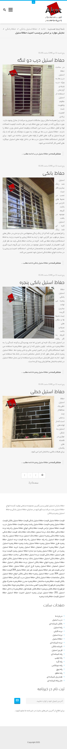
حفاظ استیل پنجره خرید (24, 547)
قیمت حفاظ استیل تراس (53, 528)
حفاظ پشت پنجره (46, 596)
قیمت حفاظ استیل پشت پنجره (36, 524)
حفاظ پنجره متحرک (14, 581)
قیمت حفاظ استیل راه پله (53, 539)
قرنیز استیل (57, 650)
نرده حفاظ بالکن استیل (17, 562)
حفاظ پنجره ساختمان (45, 581)
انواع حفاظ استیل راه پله (17, 528)
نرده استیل (57, 635)
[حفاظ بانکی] (28, 204)
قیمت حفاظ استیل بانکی (39, 520)
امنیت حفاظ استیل (15, 592)
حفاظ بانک (31, 532)
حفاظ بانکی (53, 172)
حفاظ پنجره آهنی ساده (38, 585)
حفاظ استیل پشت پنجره (29, 543)
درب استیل (57, 620)
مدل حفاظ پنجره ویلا (20, 585)
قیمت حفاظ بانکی (35, 528)
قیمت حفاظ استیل (56, 520)
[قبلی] (35, 475)
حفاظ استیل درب (41, 153)
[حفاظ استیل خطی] (28, 422)
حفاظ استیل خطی (47, 391)
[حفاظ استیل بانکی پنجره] (28, 313)
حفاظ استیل (57, 639)
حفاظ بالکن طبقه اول (32, 589)
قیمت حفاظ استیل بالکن (18, 520)
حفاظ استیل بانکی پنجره (42, 281)
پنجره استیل (30, 592)
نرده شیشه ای (56, 642)
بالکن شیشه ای (55, 623)
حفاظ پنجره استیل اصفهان (47, 547)
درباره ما (58, 616)
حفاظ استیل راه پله (32, 539)
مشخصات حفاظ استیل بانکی (47, 577)
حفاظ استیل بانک (36, 558)
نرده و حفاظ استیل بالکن (17, 558)
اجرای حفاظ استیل (22, 566)
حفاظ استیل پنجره (40, 372)
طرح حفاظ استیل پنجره (49, 543)
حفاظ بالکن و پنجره (49, 589)
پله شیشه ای (56, 654)
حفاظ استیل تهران (45, 592)
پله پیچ (59, 669)
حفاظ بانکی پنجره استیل (49, 535)
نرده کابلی (58, 631)
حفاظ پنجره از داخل (15, 589)
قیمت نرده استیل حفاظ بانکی (32, 554)
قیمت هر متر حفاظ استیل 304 (24, 570)
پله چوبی (58, 658)
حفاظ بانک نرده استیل (45, 532)
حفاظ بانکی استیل (51, 558)
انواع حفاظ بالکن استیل (38, 562)
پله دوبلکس (57, 665)
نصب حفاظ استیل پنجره (43, 573)
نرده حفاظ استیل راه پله (13, 535)
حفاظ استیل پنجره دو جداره (40, 551)
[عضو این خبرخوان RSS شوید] (61, 48)
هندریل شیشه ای (54, 677)
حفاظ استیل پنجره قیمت (17, 551)
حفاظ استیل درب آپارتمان (24, 577)
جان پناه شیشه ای (54, 680)
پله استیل (58, 627)
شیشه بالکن (57, 646)
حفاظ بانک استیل (31, 535)
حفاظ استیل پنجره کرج (41, 566)
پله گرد (59, 661)
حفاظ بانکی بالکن (25, 573)
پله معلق (58, 673)
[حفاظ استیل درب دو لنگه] (28, 91)
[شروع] (42, 475)
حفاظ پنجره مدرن (29, 581)
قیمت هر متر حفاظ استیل (48, 570)
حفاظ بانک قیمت (19, 532)
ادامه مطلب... (28, 153)
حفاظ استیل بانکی (40, 263)
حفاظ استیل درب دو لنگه (40, 59)
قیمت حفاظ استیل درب (13, 524)
